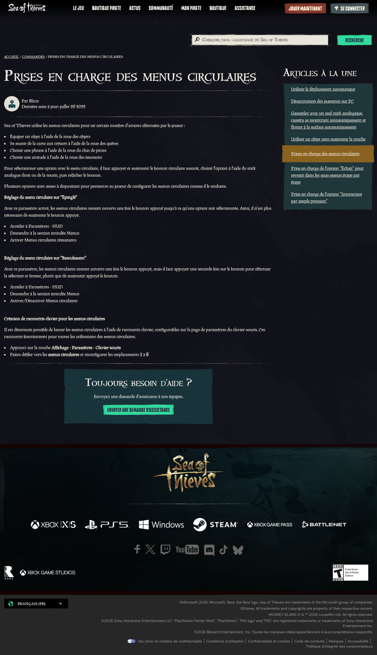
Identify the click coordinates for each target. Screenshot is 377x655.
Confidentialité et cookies (269, 641)
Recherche (354, 40)
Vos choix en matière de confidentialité (170, 641)
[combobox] (259, 40)
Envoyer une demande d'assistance (138, 410)
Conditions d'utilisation (225, 641)
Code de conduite (309, 641)
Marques (336, 641)
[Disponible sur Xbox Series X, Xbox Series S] (53, 525)
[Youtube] (187, 549)
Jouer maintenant (305, 9)
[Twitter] (150, 549)
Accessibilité (358, 641)
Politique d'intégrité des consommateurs (339, 646)
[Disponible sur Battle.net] (324, 525)
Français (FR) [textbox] (31, 603)
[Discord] (209, 550)
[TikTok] (223, 549)
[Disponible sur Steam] (216, 525)
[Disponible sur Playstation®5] (107, 525)
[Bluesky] (238, 550)
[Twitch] (165, 549)
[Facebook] (137, 549)
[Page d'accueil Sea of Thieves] (28, 8)
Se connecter (353, 9)
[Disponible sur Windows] (161, 525)
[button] (36, 603)
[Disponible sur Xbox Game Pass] (270, 525)
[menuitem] (78, 8)
